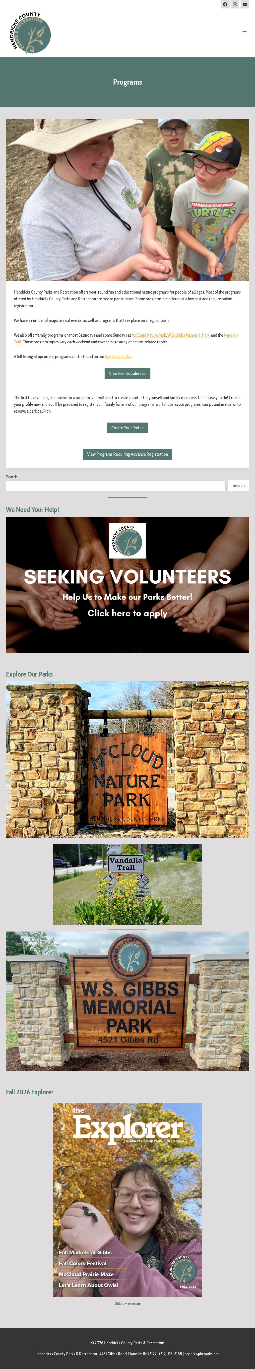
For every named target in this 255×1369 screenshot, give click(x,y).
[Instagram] (235, 4)
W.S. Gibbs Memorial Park (188, 335)
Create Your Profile (127, 428)
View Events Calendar (127, 373)
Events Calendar (118, 356)
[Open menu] (244, 33)
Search (11, 476)
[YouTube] (245, 4)
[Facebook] (225, 4)
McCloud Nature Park (149, 335)
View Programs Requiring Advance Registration (127, 454)
